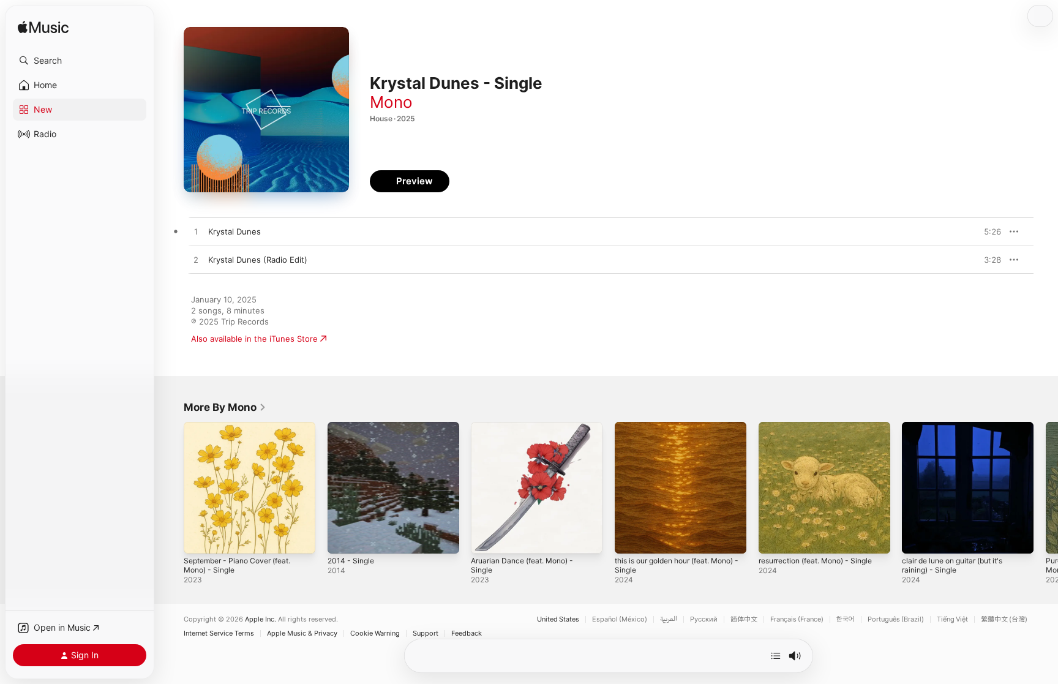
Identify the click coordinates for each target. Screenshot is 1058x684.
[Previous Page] (171, 487)
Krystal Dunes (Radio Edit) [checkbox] (257, 260)
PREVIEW (987, 231)
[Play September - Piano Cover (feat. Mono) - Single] (199, 538)
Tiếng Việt (952, 619)
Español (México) (619, 619)
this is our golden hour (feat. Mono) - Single (670, 432)
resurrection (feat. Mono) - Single (823, 427)
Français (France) (797, 619)
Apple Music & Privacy (302, 633)
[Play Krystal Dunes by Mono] (196, 232)
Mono (391, 101)
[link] (225, 407)
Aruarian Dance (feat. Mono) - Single (528, 432)
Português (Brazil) (896, 619)
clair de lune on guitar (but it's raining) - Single (959, 432)
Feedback (466, 633)
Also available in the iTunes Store (254, 339)
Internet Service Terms (219, 633)
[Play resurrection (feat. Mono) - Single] (774, 538)
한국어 (845, 619)
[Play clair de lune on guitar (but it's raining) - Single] (917, 538)
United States (558, 619)
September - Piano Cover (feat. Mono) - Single (244, 432)
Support (425, 633)
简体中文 (743, 619)
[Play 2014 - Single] (343, 538)
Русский (704, 619)
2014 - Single (353, 427)
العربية (668, 619)
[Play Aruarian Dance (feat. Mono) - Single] (486, 538)
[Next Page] (1045, 487)
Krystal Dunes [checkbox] (234, 231)
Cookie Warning (375, 633)
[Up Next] (775, 655)
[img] (43, 28)
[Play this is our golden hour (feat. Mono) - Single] (630, 538)
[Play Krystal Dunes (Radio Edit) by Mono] (196, 260)
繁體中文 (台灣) (1004, 619)
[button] (79, 60)
